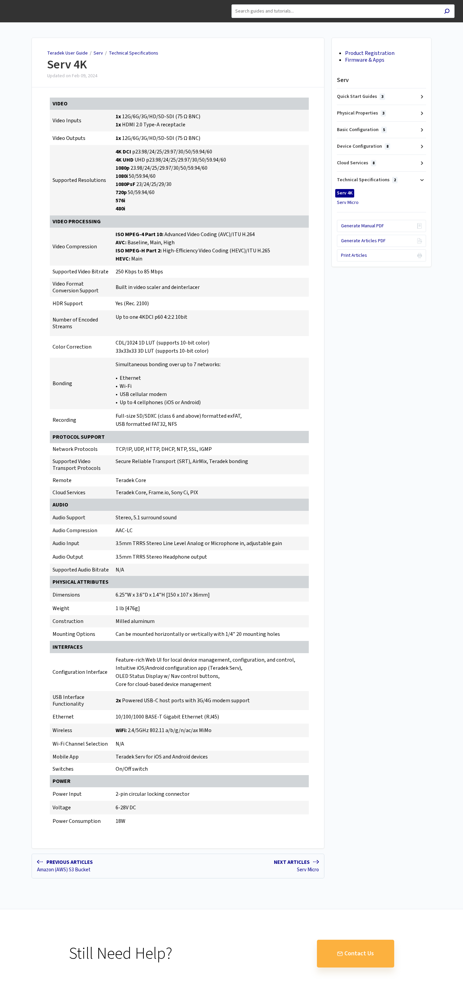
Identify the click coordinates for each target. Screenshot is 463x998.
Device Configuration (362, 146)
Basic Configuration (361, 129)
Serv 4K (67, 64)
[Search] (446, 12)
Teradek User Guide (67, 53)
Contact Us (359, 953)
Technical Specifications (133, 53)
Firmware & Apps (364, 60)
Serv (98, 53)
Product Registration (370, 53)
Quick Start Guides (360, 96)
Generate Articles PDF (363, 240)
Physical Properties (360, 113)
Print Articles (354, 255)
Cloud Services (356, 163)
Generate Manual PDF (362, 226)
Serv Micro (348, 202)
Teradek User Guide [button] (29, 3)
